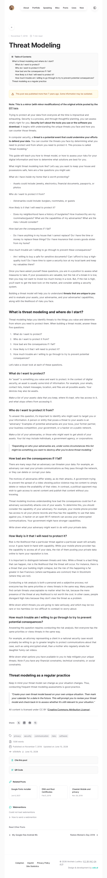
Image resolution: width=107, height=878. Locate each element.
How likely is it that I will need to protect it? (34, 74)
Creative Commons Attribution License (68, 709)
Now (82, 8)
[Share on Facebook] (30, 723)
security (27, 736)
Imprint (30, 863)
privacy (17, 736)
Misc (57, 8)
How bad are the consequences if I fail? (33, 71)
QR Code (19, 770)
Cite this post (21, 760)
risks (54, 736)
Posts (65, 8)
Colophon (19, 863)
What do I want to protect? (27, 64)
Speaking (47, 8)
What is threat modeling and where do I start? (33, 61)
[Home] (11, 7)
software (63, 736)
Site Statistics (32, 866)
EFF (11, 108)
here (15, 108)
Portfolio (36, 8)
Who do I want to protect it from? (30, 68)
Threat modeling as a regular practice (29, 81)
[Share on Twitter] (18, 723)
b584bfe (17, 751)
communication (41, 736)
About (26, 8)
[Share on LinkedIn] (24, 723)
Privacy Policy (43, 863)
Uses (74, 8)
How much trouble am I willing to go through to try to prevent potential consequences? (54, 78)
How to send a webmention (24, 817)
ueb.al (95, 867)
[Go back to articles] (11, 27)
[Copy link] (35, 723)
